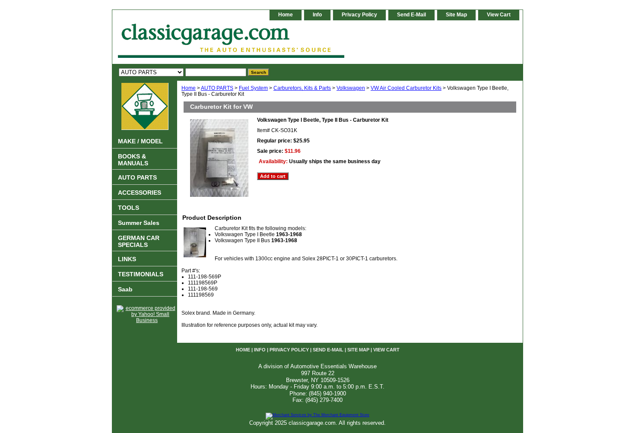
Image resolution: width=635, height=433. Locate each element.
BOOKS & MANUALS (133, 160)
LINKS (127, 259)
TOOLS (128, 207)
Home (188, 88)
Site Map (456, 15)
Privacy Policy (359, 15)
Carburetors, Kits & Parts (302, 88)
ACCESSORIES (139, 192)
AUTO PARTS (217, 88)
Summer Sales (138, 222)
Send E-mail (411, 15)
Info (317, 15)
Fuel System (253, 88)
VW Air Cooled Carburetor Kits (406, 88)
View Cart (499, 15)
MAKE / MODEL (140, 141)
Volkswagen (351, 88)
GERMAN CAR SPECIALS (138, 241)
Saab (125, 289)
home (285, 15)
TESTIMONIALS (140, 274)
